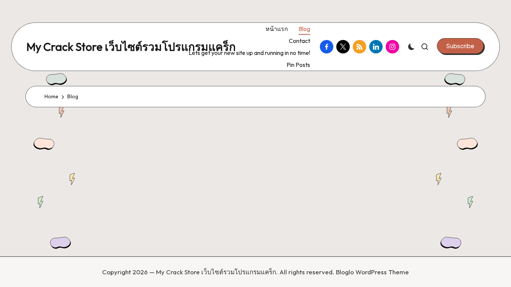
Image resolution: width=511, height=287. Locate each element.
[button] (460, 46)
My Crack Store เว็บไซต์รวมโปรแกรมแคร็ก (131, 47)
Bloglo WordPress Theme (372, 272)
